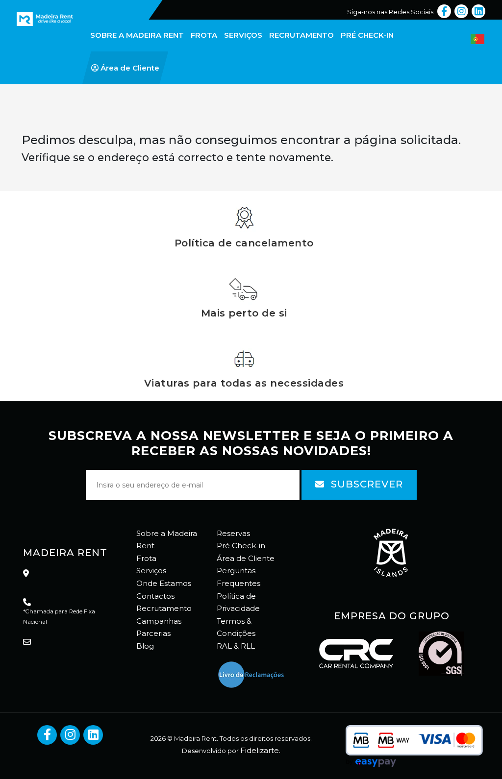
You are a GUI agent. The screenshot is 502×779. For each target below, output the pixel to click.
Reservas (233, 533)
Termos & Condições (236, 627)
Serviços (151, 570)
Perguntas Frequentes (238, 577)
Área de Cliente (246, 558)
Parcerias (153, 633)
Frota (146, 558)
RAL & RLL (236, 646)
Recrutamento (164, 608)
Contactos (155, 596)
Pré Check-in (241, 545)
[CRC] (26, 6)
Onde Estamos (163, 583)
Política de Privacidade (238, 602)
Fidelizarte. (260, 750)
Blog (145, 646)
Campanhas (158, 621)
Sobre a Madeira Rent (166, 540)
